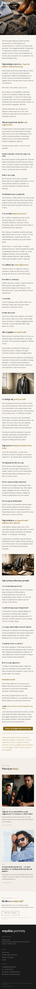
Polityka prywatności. (7, 986)
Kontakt (4, 959)
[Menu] (32, 3)
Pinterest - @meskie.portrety (12, 974)
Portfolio (8, 750)
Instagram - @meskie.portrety (12, 971)
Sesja (11, 747)
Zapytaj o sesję (10, 913)
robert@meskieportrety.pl (9, 967)
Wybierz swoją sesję (7, 957)
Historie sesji (5, 952)
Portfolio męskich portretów (9, 954)
